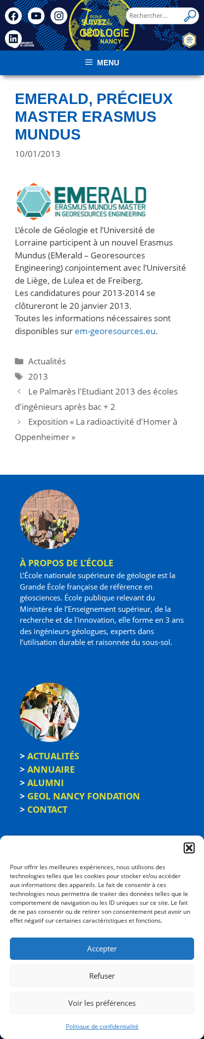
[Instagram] (59, 16)
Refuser (102, 976)
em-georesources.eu (115, 331)
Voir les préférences (102, 1003)
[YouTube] (36, 16)
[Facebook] (13, 16)
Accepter (102, 948)
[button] (189, 848)
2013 (38, 376)
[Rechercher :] (162, 15)
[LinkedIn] (13, 39)
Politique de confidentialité (102, 1026)
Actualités (47, 361)
